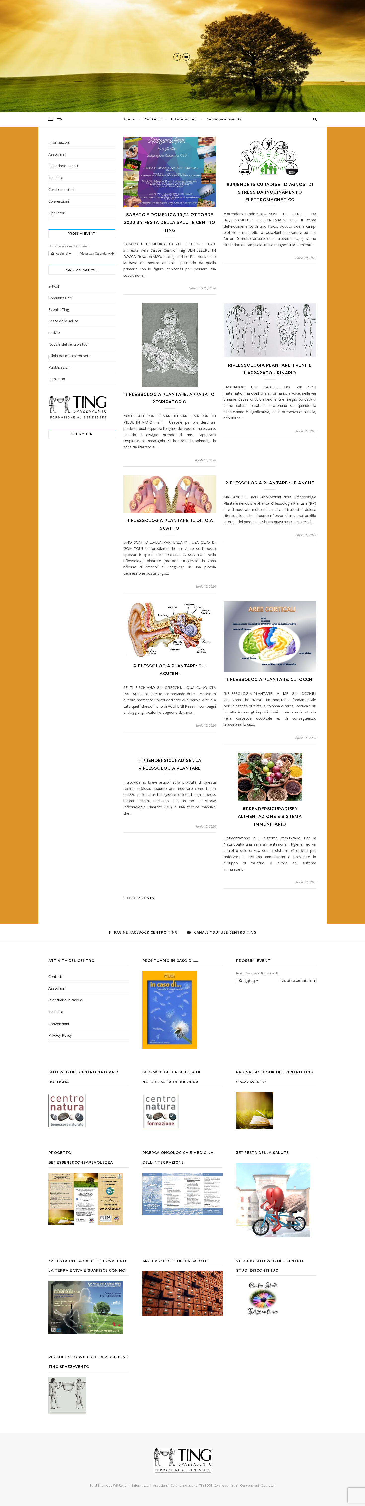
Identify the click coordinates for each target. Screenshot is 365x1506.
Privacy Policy (60, 1035)
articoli (54, 286)
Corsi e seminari (62, 189)
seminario (56, 378)
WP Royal (120, 1485)
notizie (54, 332)
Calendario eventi (223, 119)
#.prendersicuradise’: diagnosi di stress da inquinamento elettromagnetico (269, 192)
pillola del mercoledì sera (69, 355)
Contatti (153, 119)
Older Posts (140, 898)
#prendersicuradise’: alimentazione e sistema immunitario (270, 816)
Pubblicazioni (59, 367)
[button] (60, 253)
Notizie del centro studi (68, 344)
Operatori (56, 212)
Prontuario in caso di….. (67, 999)
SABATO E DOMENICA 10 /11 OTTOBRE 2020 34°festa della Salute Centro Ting (169, 222)
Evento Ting (58, 309)
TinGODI (55, 177)
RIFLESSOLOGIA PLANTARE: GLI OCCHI (270, 679)
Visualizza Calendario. (95, 253)
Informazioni (184, 119)
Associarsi (57, 154)
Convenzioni (58, 201)
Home (129, 119)
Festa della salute (63, 320)
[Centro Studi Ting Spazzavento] (182, 1460)
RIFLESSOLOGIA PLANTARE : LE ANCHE (269, 483)
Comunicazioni (60, 297)
